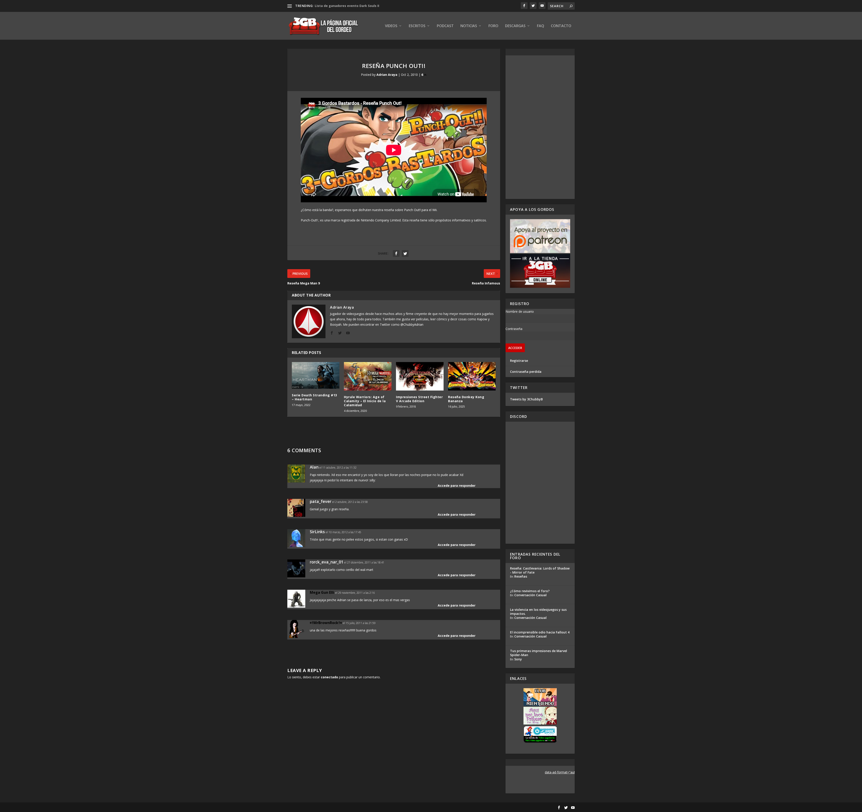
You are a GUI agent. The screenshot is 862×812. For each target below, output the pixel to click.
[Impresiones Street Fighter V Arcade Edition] (420, 376)
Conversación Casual (530, 595)
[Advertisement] (540, 127)
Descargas (515, 26)
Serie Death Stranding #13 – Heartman (314, 397)
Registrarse (519, 360)
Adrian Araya (386, 74)
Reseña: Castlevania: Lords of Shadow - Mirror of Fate (540, 570)
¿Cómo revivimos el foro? (530, 591)
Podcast (445, 26)
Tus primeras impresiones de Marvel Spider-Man (538, 653)
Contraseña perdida (525, 371)
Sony (518, 659)
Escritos (417, 26)
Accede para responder (456, 485)
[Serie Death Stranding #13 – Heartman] (315, 375)
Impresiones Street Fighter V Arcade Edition (419, 399)
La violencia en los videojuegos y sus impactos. (538, 611)
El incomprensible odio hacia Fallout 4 (540, 632)
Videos (391, 26)
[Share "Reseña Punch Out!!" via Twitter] (405, 253)
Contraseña (514, 329)
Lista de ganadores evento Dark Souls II (347, 6)
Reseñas (520, 576)
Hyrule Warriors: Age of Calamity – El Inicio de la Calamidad (365, 401)
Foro (493, 26)
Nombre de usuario (520, 311)
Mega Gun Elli (322, 592)
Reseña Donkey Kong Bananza (466, 399)
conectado (329, 677)
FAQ (540, 26)
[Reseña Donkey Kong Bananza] (472, 376)
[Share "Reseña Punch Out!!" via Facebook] (396, 253)
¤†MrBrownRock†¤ (326, 622)
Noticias (468, 26)
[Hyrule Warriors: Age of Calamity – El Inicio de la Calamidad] (367, 376)
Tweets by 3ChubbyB (526, 399)
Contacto (561, 26)
